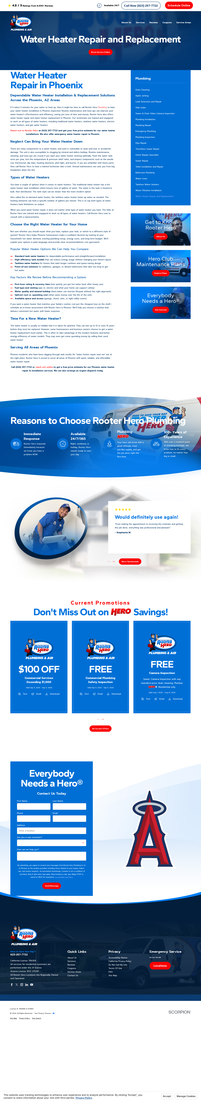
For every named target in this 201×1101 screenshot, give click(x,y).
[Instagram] (21, 984)
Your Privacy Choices (42, 1013)
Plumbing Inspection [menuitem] (145, 137)
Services (71, 961)
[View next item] (113, 561)
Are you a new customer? (29, 837)
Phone (20, 813)
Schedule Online (179, 5)
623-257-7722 (19, 954)
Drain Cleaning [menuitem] (142, 89)
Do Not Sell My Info (118, 964)
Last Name (58, 801)
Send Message (51, 886)
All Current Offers (100, 728)
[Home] (21, 23)
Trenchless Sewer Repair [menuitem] (147, 148)
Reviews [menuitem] (153, 22)
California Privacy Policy (120, 961)
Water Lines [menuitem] (141, 178)
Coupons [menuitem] (167, 22)
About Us (72, 957)
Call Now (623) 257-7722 (141, 5)
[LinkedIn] (26, 984)
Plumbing (102, 107)
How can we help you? (28, 849)
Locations (160, 965)
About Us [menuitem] (126, 22)
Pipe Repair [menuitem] (141, 143)
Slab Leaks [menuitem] (141, 107)
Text (25, 693)
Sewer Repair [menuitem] (142, 160)
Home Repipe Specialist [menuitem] (147, 154)
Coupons (71, 968)
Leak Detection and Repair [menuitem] (149, 101)
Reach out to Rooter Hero (24, 130)
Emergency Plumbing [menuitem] (146, 131)
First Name (22, 801)
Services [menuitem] (140, 22)
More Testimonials (130, 561)
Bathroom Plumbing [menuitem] (145, 172)
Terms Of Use (115, 968)
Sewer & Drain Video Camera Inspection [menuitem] (155, 113)
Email (38, 693)
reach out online (44, 367)
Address (21, 825)
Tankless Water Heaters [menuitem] (147, 184)
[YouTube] (31, 984)
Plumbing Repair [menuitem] (143, 125)
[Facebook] (11, 984)
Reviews (71, 964)
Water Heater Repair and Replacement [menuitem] (154, 196)
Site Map (113, 975)
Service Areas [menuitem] (183, 22)
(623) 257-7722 (50, 130)
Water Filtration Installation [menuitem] (149, 190)
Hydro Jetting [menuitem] (142, 95)
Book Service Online (100, 52)
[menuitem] (13, 1018)
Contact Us (72, 975)
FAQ (110, 971)
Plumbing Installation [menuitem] (145, 119)
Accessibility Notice (118, 957)
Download (54, 693)
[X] (16, 984)
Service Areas (74, 971)
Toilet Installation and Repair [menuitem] (149, 166)
